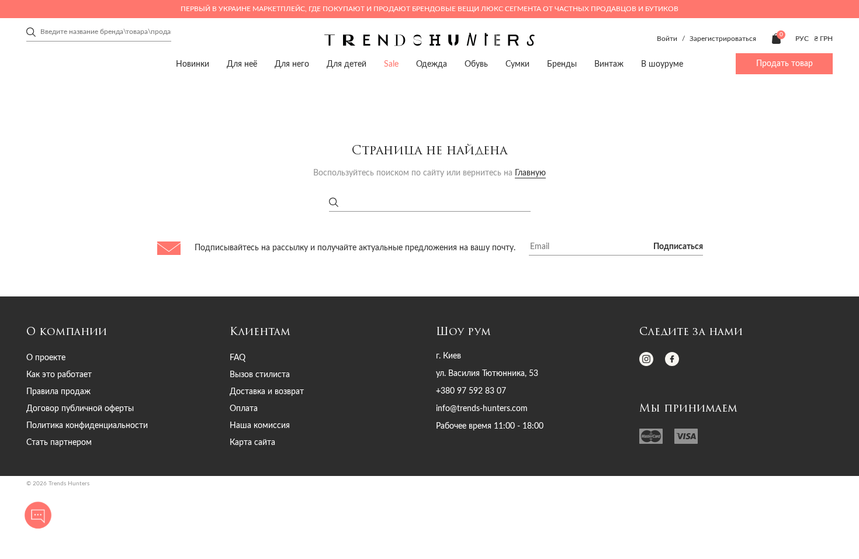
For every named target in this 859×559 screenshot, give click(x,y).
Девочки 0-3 (113, 107)
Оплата (244, 409)
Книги (669, 127)
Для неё (242, 64)
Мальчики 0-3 (491, 107)
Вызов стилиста (260, 375)
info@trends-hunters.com (482, 409)
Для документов (341, 127)
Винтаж (609, 64)
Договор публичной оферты (80, 409)
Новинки (192, 64)
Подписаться (678, 247)
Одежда (103, 107)
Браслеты (494, 127)
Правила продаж (58, 392)
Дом (588, 107)
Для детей (346, 64)
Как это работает (59, 375)
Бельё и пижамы (111, 127)
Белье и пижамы (485, 127)
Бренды (562, 64)
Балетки (196, 127)
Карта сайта (252, 443)
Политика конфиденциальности (87, 426)
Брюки (95, 127)
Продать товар (784, 64)
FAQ (237, 358)
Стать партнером (59, 443)
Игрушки (592, 127)
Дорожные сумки (310, 127)
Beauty (691, 107)
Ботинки (213, 127)
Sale (391, 64)
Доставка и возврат (267, 392)
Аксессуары (407, 107)
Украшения (505, 107)
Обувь (196, 107)
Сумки (297, 107)
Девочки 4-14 (301, 107)
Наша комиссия (260, 426)
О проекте (45, 358)
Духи (683, 127)
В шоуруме (662, 64)
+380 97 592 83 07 (471, 391)
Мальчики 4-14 (680, 107)
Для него (292, 64)
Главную (530, 173)
